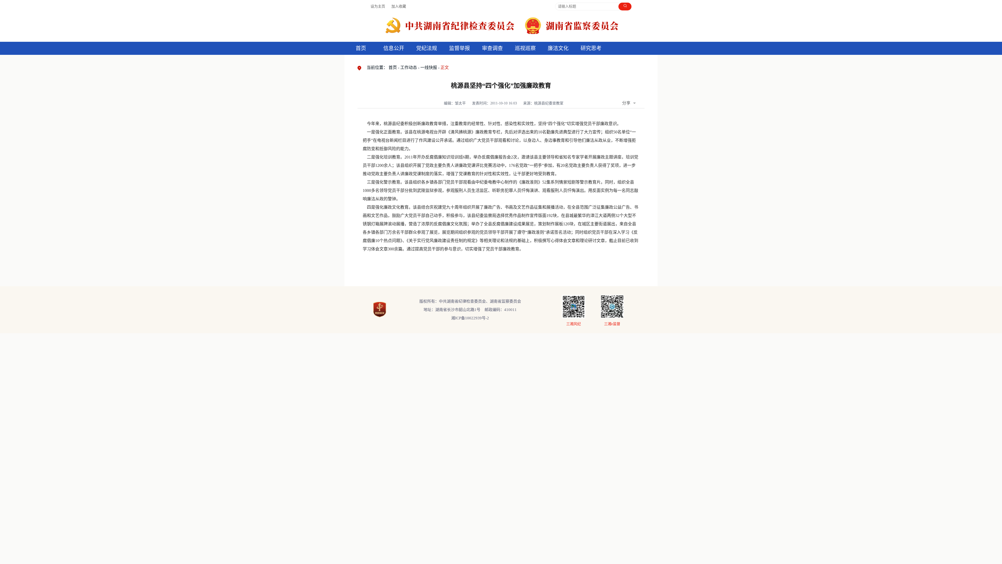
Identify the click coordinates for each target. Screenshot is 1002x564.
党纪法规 (426, 48)
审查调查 (492, 48)
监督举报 (459, 48)
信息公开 (393, 48)
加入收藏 (398, 6)
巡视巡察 (525, 48)
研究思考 (591, 48)
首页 (361, 48)
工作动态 (408, 67)
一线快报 (428, 67)
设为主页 (378, 6)
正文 (444, 67)
